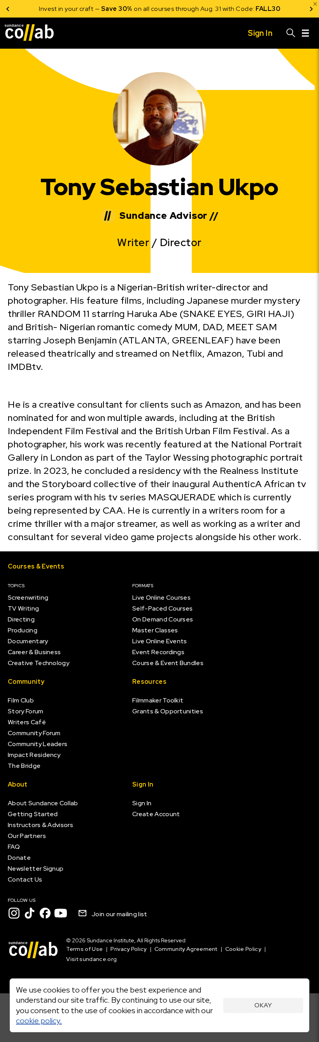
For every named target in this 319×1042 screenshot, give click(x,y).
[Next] (311, 9)
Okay (263, 1005)
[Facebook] (45, 913)
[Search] (291, 33)
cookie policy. (39, 1021)
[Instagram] (14, 913)
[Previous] (8, 9)
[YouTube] (60, 913)
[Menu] (305, 33)
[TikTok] (29, 913)
